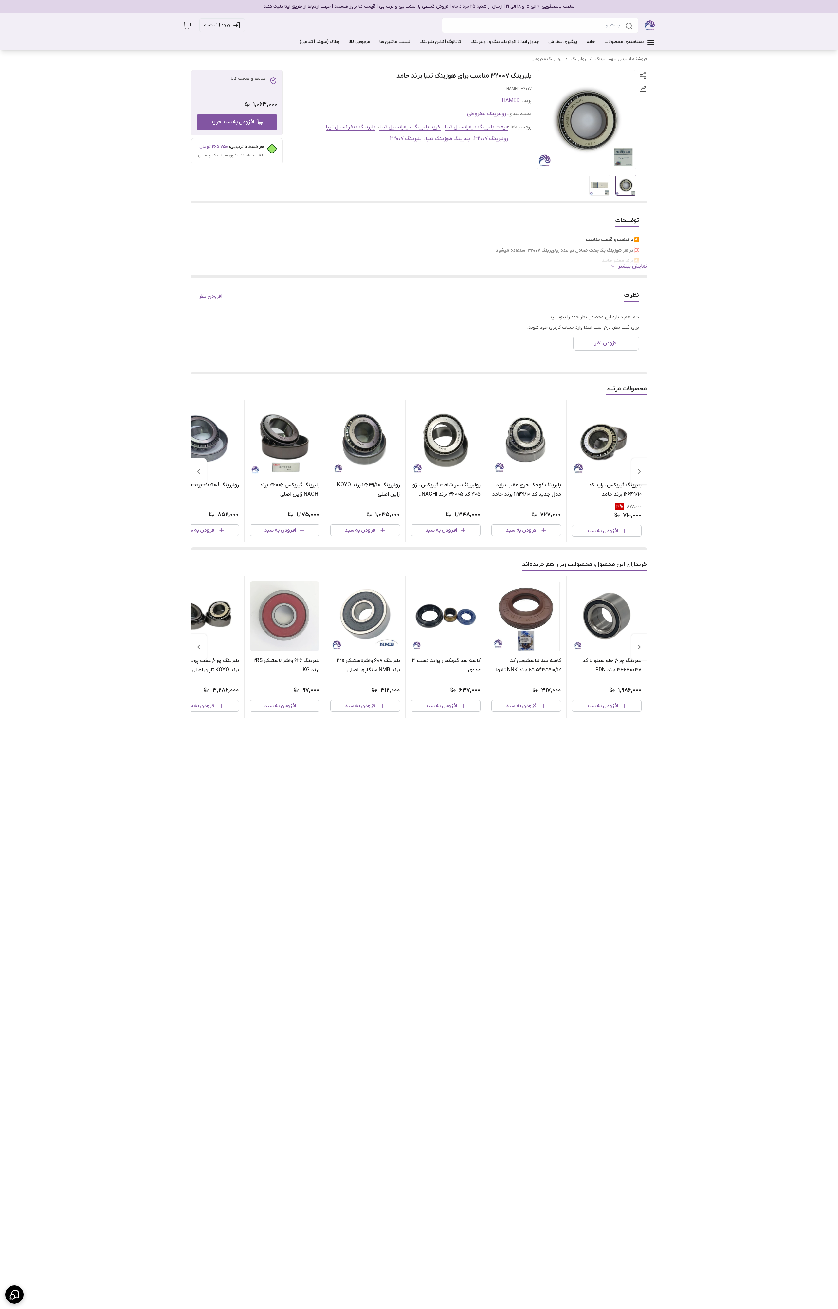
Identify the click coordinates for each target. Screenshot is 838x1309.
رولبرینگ (578, 58)
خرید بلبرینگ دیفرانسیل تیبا (410, 127)
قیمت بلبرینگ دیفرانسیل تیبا (476, 127)
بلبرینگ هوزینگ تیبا (448, 138)
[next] (199, 471)
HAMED (511, 100)
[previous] (639, 471)
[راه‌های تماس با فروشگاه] (14, 1294)
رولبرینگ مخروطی (546, 58)
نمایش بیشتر (632, 266)
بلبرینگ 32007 (406, 138)
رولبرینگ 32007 (491, 138)
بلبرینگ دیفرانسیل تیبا (350, 127)
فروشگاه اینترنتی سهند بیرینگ (621, 58)
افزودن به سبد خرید (232, 122)
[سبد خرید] (187, 25)
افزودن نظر (210, 296)
